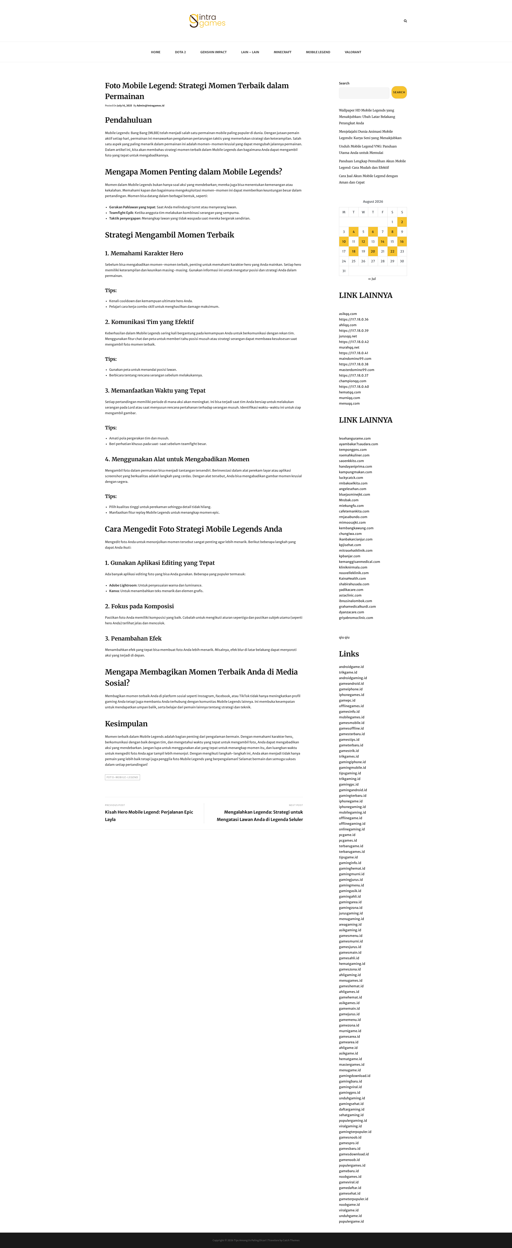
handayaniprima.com (355, 466)
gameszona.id (350, 969)
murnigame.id (350, 1031)
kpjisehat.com (350, 545)
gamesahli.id (349, 958)
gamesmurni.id (351, 941)
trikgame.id (348, 672)
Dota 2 (180, 52)
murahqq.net (349, 347)
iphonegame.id (351, 801)
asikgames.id (349, 1003)
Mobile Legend (318, 52)
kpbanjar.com (349, 556)
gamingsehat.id (351, 1104)
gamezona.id (349, 1025)
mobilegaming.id (352, 812)
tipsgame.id (348, 857)
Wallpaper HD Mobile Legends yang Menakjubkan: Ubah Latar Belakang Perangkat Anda (367, 116)
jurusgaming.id (351, 913)
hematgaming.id (352, 964)
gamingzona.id (350, 908)
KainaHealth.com (352, 578)
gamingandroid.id (353, 790)
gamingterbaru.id (352, 796)
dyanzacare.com (351, 612)
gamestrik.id (349, 751)
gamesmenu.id (350, 936)
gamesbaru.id (349, 1149)
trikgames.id (349, 756)
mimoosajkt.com (352, 522)
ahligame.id (348, 1048)
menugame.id (350, 1070)
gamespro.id (349, 1143)
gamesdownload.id (354, 1154)
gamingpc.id (349, 784)
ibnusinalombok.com (355, 601)
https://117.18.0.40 (354, 387)
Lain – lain (250, 52)
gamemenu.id (350, 1020)
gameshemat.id (351, 986)
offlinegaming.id (352, 824)
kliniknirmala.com (353, 567)
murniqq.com (349, 398)
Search (344, 83)
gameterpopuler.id (353, 1199)
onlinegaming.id (352, 829)
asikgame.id (348, 1053)
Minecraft (282, 52)
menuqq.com (349, 403)
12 (363, 242)
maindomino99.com (355, 359)
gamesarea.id (349, 1036)
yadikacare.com (351, 590)
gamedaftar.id (350, 1188)
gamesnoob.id (350, 1137)
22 (392, 251)
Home (155, 52)
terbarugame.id (351, 846)
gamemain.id (349, 1008)
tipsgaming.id (350, 773)
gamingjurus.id (351, 880)
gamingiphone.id (352, 762)
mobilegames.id (351, 717)
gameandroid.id (351, 684)
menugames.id (350, 980)
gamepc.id (347, 700)
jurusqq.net (348, 336)
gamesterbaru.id (352, 734)
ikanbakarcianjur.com (356, 539)
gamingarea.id (350, 902)
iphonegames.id (351, 695)
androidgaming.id (353, 678)
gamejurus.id (349, 1014)
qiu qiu (344, 637)
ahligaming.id (350, 975)
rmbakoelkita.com (353, 483)
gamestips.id (349, 740)
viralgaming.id (350, 1126)
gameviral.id (349, 1182)
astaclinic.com (350, 595)
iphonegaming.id (352, 807)
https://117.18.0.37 (353, 375)
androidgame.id (351, 667)
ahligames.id (349, 992)
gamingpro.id (349, 1093)
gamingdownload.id (354, 1076)
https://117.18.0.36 (354, 319)
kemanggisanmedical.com (359, 562)
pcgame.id (347, 835)
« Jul (372, 279)
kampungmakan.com (355, 472)
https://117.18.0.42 (354, 342)
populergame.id (351, 1221)
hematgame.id (350, 1059)
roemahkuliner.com (354, 455)
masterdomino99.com (356, 370)
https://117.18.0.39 (354, 331)
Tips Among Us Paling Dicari (250, 1240)
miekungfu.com (351, 506)
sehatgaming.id (351, 1115)
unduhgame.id (350, 1216)
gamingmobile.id (352, 768)
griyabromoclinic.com (356, 618)
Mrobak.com (349, 500)
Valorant (353, 52)
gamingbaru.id (350, 1081)
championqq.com (352, 381)
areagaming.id (350, 924)
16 (402, 242)
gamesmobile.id (351, 723)
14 (382, 242)
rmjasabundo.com (353, 517)
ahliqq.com (348, 325)
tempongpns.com (353, 450)
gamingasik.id (350, 891)
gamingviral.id (350, 1087)
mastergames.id (351, 1065)
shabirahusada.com (354, 584)
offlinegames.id (351, 706)
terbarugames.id (352, 852)
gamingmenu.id (351, 885)
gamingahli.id (350, 896)
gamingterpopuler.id (355, 1132)
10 (344, 242)
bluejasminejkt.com (354, 494)
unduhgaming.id (352, 1098)
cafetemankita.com (354, 511)
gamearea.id (348, 1042)
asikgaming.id (350, 930)
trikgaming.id (349, 779)
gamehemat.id (350, 997)
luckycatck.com (351, 478)
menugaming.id (351, 919)
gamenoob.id (349, 1160)
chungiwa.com (350, 534)
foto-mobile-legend (122, 777)
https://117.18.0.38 (353, 364)
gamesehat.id (349, 1193)
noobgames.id (350, 1177)
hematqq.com (350, 392)
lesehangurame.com (355, 438)
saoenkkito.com (351, 461)
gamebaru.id (349, 1171)
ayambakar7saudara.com (358, 444)
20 (373, 251)
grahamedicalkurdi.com (357, 606)
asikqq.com (348, 314)
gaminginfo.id (350, 863)
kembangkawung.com (356, 528)
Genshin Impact (213, 52)
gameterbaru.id (351, 745)
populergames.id (352, 1165)
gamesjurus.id (350, 947)
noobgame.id (349, 1205)
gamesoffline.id (351, 728)
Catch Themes (291, 1240)
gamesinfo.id (349, 712)
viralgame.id (349, 1210)
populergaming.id (353, 1121)
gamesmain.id (350, 952)
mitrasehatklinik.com (356, 550)
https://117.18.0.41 (353, 353)
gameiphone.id (351, 689)
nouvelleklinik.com (354, 573)
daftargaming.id (351, 1109)
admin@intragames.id (150, 105)
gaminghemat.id (352, 868)
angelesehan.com (352, 489)
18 (353, 251)
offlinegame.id (350, 818)
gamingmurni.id (351, 874)
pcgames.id (348, 840)
